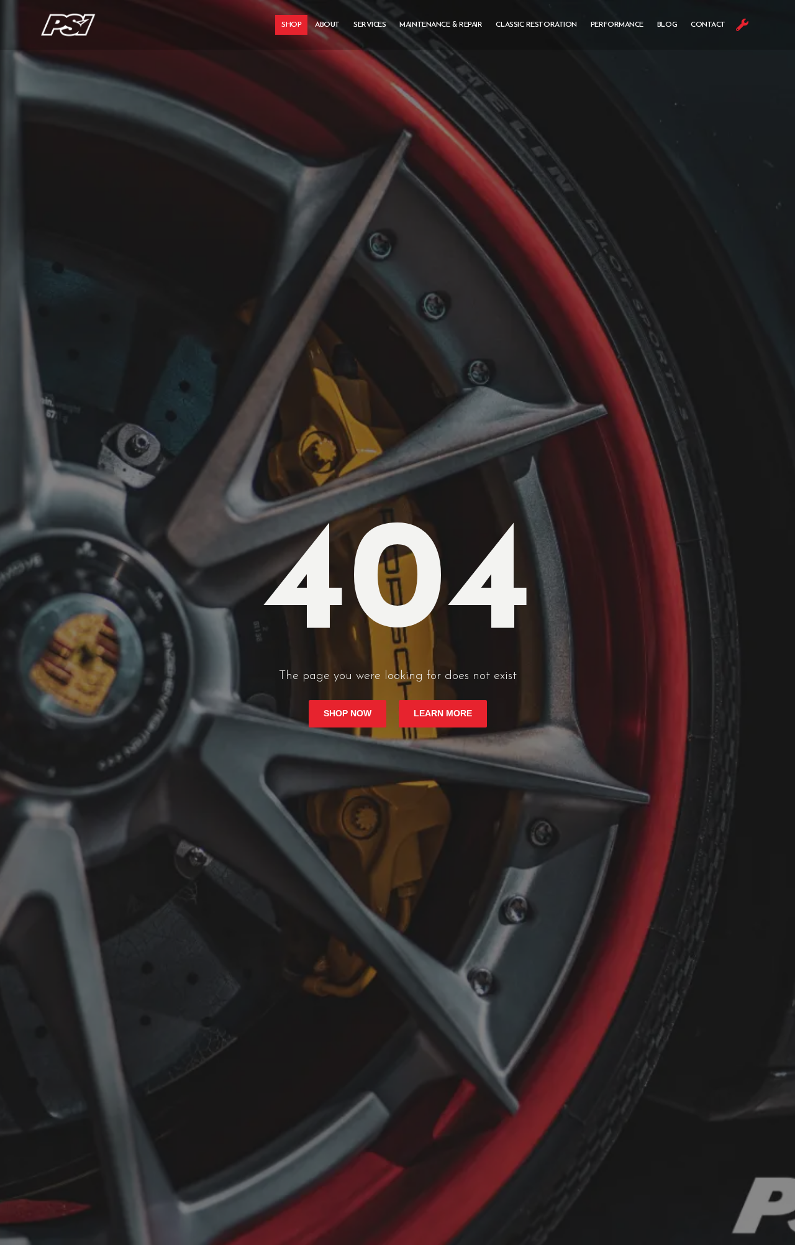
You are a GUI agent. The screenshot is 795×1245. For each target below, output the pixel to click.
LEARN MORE (443, 713)
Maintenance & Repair (440, 25)
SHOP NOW (347, 713)
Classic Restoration (536, 25)
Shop (291, 25)
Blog (667, 25)
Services (369, 25)
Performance (617, 25)
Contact (708, 25)
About (327, 25)
